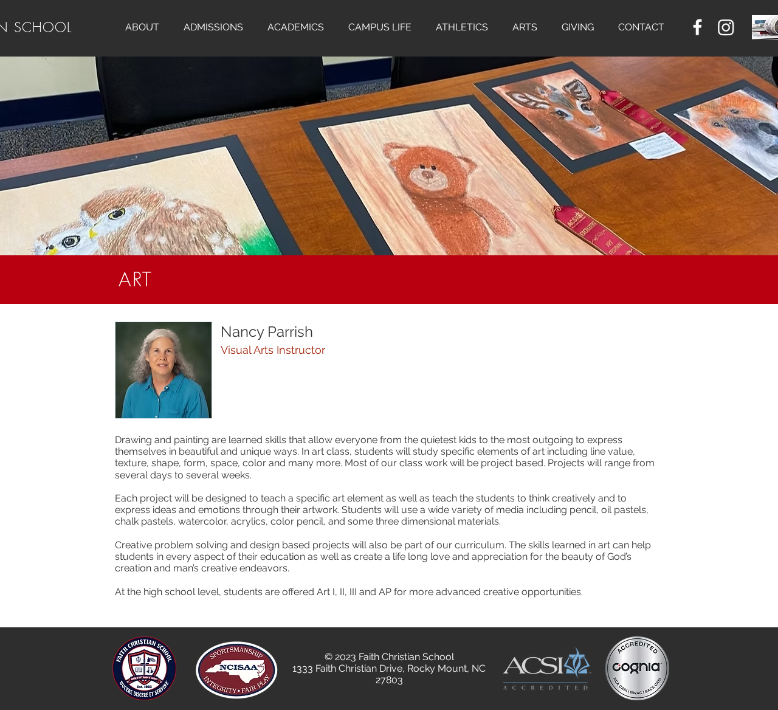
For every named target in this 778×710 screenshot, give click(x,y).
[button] (142, 27)
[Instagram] (726, 27)
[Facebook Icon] (697, 27)
